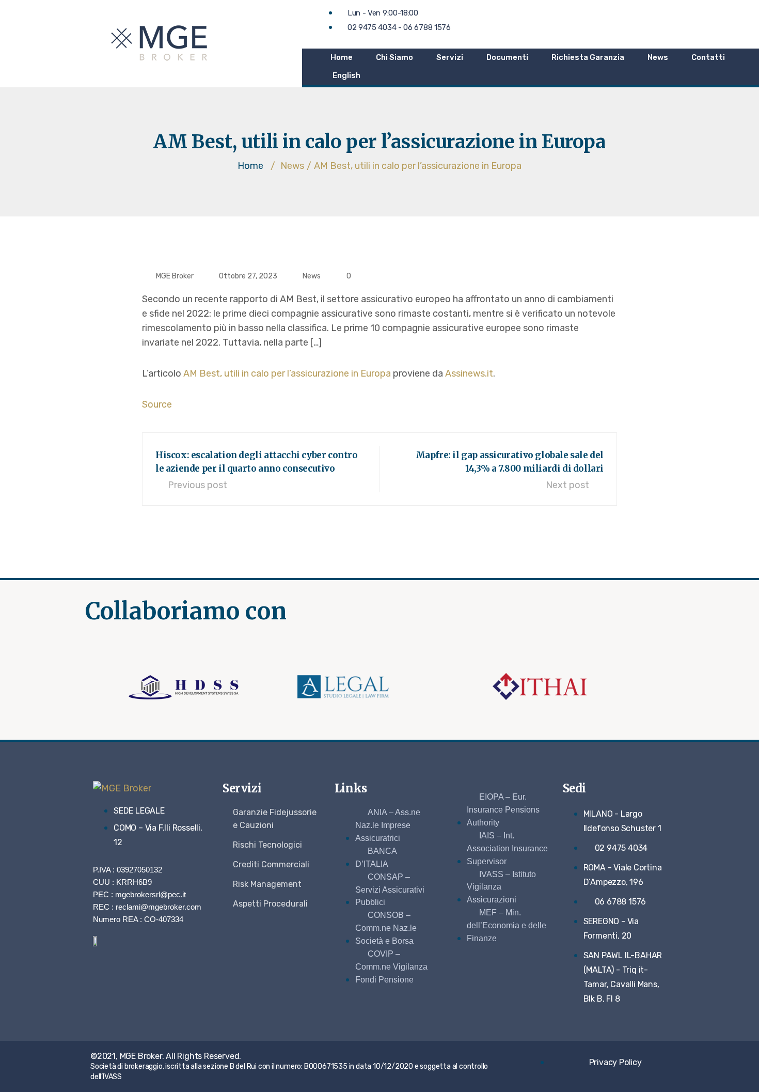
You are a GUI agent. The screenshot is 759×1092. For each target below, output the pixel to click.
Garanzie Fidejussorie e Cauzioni (275, 818)
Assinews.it (469, 373)
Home (341, 57)
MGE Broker (175, 276)
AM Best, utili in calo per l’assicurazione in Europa (287, 373)
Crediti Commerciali (271, 864)
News (657, 57)
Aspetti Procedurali (270, 904)
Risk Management (267, 884)
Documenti (507, 57)
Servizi (449, 57)
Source (157, 404)
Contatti (708, 57)
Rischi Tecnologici (267, 845)
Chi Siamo (394, 57)
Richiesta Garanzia (587, 57)
